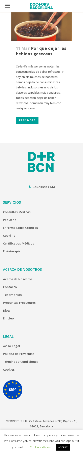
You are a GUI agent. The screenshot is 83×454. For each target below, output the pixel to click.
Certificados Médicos (18, 243)
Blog (6, 310)
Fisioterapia (12, 251)
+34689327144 (44, 187)
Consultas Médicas (17, 212)
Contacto (10, 287)
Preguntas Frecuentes (19, 303)
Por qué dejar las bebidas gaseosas (41, 51)
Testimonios (12, 295)
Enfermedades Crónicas (20, 228)
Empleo (8, 318)
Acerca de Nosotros (17, 279)
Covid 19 (9, 235)
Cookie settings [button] (40, 447)
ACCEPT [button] (62, 447)
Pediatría (9, 220)
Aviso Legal (11, 346)
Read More (27, 120)
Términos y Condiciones (20, 362)
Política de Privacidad (18, 354)
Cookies (9, 369)
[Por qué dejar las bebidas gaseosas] (41, 26)
